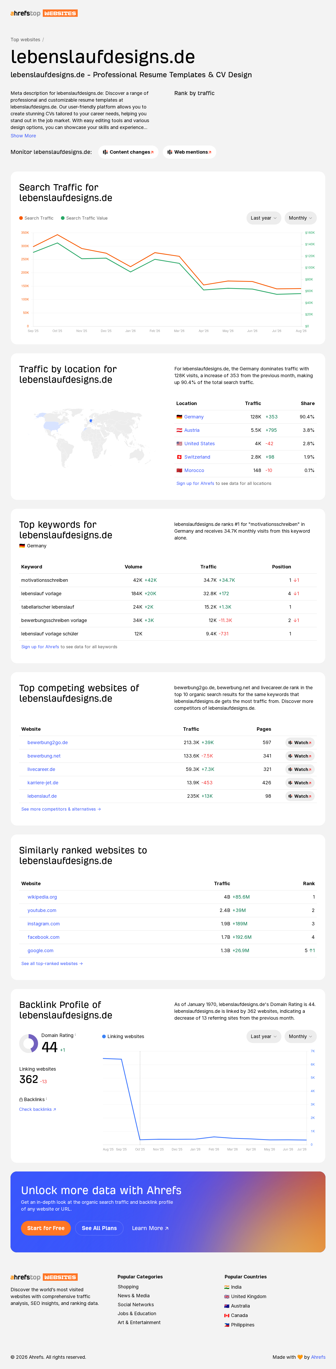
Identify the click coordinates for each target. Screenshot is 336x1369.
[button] (75, 1035)
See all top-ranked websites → (52, 963)
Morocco (194, 470)
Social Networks (136, 1304)
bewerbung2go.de (48, 742)
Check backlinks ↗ (37, 1109)
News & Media (134, 1295)
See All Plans (99, 1228)
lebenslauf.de (42, 796)
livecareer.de (41, 769)
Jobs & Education (137, 1313)
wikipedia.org (42, 897)
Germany (194, 416)
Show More (23, 135)
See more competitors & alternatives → (61, 809)
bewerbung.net (44, 756)
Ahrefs (318, 1357)
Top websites (25, 39)
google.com (41, 950)
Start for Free (46, 1228)
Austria (192, 430)
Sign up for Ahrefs (195, 483)
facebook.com (44, 937)
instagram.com (44, 923)
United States (199, 443)
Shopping (128, 1286)
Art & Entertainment (139, 1322)
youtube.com (42, 910)
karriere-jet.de (43, 782)
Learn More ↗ (150, 1228)
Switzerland (197, 457)
